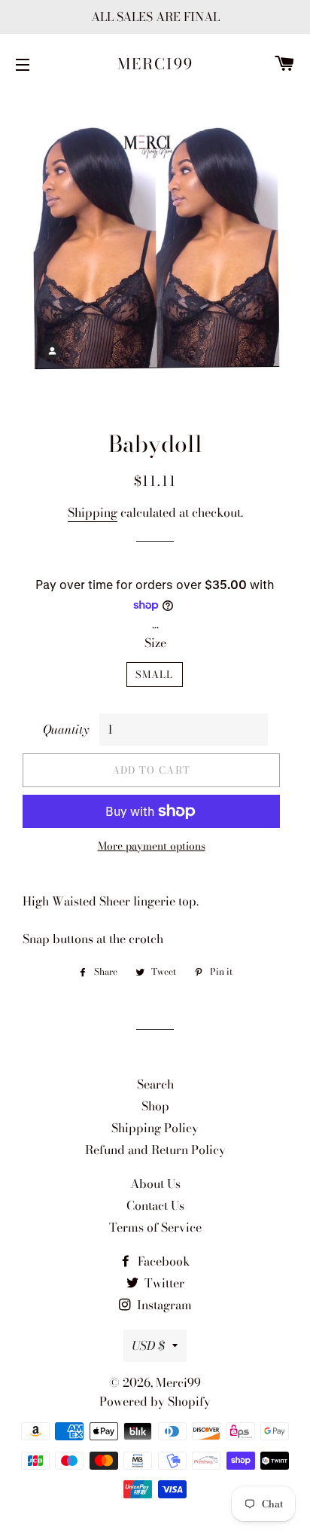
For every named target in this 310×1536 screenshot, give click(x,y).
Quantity (66, 729)
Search (155, 1084)
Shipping (92, 512)
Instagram (163, 1305)
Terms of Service (155, 1227)
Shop (155, 1106)
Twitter (162, 1283)
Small (154, 674)
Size (155, 643)
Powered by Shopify (155, 1401)
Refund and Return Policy (155, 1150)
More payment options (151, 846)
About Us (155, 1183)
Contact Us (155, 1205)
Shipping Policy (155, 1128)
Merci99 (155, 64)
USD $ (148, 1345)
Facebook (162, 1261)
